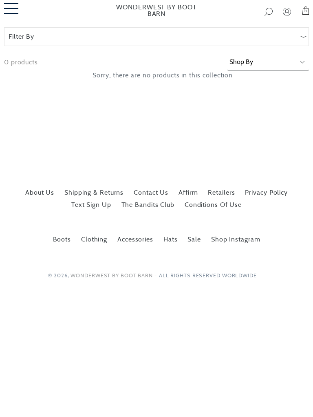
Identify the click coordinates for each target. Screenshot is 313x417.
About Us (39, 192)
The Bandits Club (147, 205)
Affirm (188, 192)
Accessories (135, 239)
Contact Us (151, 192)
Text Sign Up (91, 205)
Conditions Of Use (213, 205)
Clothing (94, 239)
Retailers (221, 192)
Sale (194, 239)
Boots (62, 239)
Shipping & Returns (93, 192)
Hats (170, 239)
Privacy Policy (266, 192)
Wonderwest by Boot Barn (156, 10)
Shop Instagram (235, 239)
